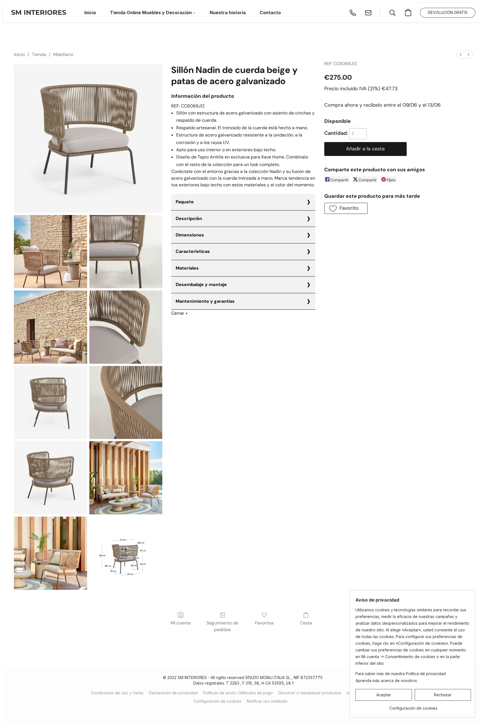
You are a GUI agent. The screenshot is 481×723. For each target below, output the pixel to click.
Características (193, 251)
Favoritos (264, 623)
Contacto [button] (270, 12)
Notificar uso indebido (267, 701)
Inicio (19, 54)
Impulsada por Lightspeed (243, 711)
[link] (413, 706)
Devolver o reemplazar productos (309, 692)
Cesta (306, 623)
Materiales (187, 268)
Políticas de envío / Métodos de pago (238, 692)
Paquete (185, 202)
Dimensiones (190, 235)
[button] (38, 12)
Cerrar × (179, 313)
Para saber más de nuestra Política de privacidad (400, 673)
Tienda (39, 54)
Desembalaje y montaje (201, 284)
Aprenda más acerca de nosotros (386, 680)
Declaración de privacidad (173, 692)
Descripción (189, 218)
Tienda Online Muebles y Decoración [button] (151, 12)
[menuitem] (461, 54)
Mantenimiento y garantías (205, 301)
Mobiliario (63, 54)
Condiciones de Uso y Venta (117, 692)
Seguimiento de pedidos (222, 626)
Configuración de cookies (217, 701)
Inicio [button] (90, 12)
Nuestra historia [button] (228, 12)
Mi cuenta (181, 623)
